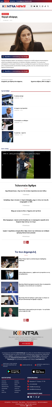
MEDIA (16, 384)
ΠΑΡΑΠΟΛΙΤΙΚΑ (5, 386)
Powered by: (24, 405)
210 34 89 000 (33, 384)
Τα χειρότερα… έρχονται (20, 133)
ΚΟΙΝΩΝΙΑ (4, 382)
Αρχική (2, 1)
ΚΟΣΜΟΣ (16, 381)
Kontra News (36, 356)
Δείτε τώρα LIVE (26, 343)
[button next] (27, 242)
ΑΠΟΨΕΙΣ (16, 392)
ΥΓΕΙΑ (3, 390)
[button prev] (24, 242)
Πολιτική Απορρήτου (31, 402)
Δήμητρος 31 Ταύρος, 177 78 (37, 381)
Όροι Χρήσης (22, 402)
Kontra (11, 356)
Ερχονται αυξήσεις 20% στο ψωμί (40, 81)
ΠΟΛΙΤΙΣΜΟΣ (17, 386)
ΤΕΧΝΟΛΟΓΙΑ (17, 390)
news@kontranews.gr (35, 389)
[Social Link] (31, 6)
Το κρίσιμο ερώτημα (18, 96)
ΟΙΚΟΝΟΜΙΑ (4, 388)
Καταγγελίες (12, 1)
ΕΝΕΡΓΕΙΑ (4, 392)
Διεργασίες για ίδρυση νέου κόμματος (11, 81)
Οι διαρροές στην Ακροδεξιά (20, 108)
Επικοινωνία (15, 402)
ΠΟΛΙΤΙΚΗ (4, 381)
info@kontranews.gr (35, 386)
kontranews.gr (21, 353)
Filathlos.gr (10, 359)
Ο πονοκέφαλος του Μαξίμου (21, 120)
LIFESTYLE (16, 388)
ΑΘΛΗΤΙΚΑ (16, 382)
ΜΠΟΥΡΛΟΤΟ (5, 384)
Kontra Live (6, 1)
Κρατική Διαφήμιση (42, 402)
